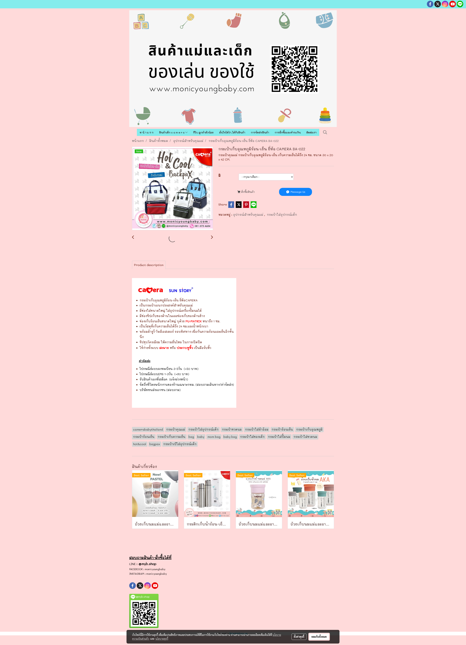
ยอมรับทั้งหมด (319, 636)
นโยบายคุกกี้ (161, 638)
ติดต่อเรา (311, 132)
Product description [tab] (148, 265)
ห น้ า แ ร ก (146, 132)
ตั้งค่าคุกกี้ (299, 636)
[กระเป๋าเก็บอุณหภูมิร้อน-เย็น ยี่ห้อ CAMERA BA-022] (172, 188)
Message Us (297, 191)
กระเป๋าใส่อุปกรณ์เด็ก (282, 214)
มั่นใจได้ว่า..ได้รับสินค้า (232, 132)
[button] (325, 132)
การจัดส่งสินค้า (260, 132)
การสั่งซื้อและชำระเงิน (288, 132)
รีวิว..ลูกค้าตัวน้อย (203, 132)
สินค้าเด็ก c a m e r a (172, 132)
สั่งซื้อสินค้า (247, 191)
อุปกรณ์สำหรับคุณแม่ (248, 214)
